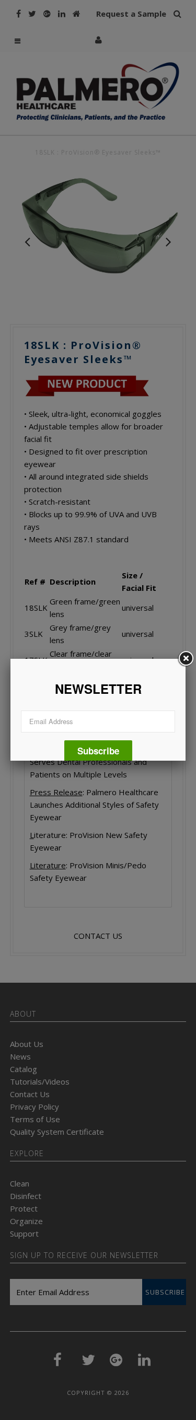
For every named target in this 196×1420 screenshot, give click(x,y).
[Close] (185, 658)
